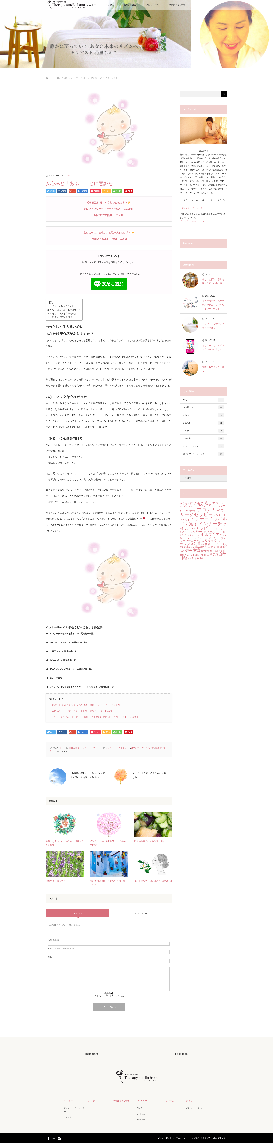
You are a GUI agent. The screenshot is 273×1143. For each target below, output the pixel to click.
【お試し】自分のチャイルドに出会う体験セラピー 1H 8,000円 (84, 705)
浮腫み (223, 547)
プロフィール (152, 4)
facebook (141, 1114)
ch (60, 748)
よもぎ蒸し (202, 438)
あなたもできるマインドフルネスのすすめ (213, 347)
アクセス (109, 4)
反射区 (183, 547)
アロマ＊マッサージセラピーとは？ (213, 325)
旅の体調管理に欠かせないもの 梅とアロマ (108, 883)
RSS (59, 1137)
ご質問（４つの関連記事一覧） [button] (64, 651)
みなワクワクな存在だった (63, 313)
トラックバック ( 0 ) (140, 913)
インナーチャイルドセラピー (118, 748)
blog (69, 175)
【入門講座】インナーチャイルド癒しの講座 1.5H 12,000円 (81, 710)
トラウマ (221, 538)
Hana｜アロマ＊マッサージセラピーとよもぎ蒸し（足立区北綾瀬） (198, 1138)
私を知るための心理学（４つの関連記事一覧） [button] (71, 669)
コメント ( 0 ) (77, 913)
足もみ (195, 558)
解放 (189, 558)
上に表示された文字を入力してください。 (109, 996)
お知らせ (202, 423)
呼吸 (188, 547)
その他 (188, 1100)
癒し (212, 550)
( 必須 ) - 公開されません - (62, 948)
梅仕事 (216, 547)
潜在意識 (193, 550)
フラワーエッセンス (192, 540)
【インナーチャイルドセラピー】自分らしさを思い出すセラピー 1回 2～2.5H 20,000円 (93, 717)
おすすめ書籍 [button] (56, 678)
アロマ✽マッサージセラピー (194, 208)
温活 (182, 551)
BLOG (139, 1108)
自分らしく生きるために (62, 306)
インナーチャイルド (89, 748)
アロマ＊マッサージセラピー (202, 512)
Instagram (141, 1120)
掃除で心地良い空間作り (213, 369)
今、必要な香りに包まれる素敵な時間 (153, 881)
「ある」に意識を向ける (62, 317)
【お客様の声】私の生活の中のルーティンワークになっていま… (213, 305)
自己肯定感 (211, 554)
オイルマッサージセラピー (202, 454)
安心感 (151, 748)
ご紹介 (77, 748)
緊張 (182, 555)
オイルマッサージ (193, 531)
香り (202, 558)
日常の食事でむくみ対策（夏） (149, 841)
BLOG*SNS (142, 1100)
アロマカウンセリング (211, 506)
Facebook (48, 1137)
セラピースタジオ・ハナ (190, 535)
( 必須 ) (53, 940)
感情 (202, 547)
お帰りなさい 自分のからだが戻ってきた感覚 (64, 843)
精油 (222, 550)
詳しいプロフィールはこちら (192, 221)
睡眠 (216, 551)
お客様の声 (202, 407)
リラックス (212, 540)
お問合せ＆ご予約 (177, 4)
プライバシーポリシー (194, 1108)
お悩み (202, 415)
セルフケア (210, 535)
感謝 (157, 748)
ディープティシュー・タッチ (200, 537)
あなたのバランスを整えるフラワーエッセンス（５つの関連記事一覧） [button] (83, 687)
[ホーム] (47, 74)
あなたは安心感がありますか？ (65, 310)
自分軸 (200, 555)
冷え (224, 544)
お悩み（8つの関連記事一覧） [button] (64, 660)
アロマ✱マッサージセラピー (75, 1110)
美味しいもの (191, 555)
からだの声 (186, 503)
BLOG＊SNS (130, 4)
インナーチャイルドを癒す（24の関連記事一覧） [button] (72, 633)
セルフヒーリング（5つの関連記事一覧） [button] (69, 642)
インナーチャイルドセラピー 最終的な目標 (108, 843)
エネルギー (136, 748)
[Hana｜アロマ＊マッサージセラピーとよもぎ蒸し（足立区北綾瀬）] (136, 1084)
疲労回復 (205, 551)
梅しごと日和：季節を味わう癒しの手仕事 (213, 281)
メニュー (91, 4)
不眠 (202, 544)
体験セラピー (213, 544)
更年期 (209, 547)
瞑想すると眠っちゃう (57, 881)
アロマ (216, 503)
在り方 (144, 748)
